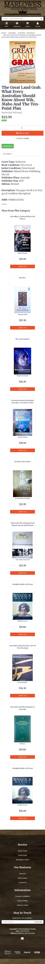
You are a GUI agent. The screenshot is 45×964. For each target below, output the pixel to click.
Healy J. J (22, 743)
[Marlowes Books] (22, 8)
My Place (22, 278)
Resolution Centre (22, 860)
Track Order (22, 855)
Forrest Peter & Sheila (22, 498)
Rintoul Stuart (22, 253)
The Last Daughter (22, 339)
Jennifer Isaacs (22, 621)
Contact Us (22, 882)
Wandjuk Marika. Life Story (22, 584)
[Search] (41, 18)
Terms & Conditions (22, 896)
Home (4, 33)
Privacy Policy (22, 901)
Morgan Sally (22, 314)
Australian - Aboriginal (26, 33)
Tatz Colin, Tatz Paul (23, 559)
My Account (22, 851)
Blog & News (22, 878)
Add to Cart (23, 133)
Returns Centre (22, 905)
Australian (12, 33)
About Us (22, 874)
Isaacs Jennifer (22, 682)
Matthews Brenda (22, 376)
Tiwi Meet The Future (22, 462)
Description (7, 154)
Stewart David (22, 437)
